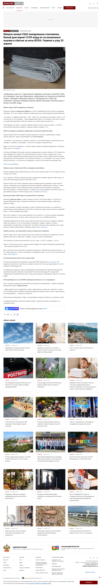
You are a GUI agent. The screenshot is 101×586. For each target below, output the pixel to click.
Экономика (34, 7)
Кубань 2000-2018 (40, 570)
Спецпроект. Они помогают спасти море (58, 560)
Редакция (54, 563)
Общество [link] (7, 345)
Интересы (21, 570)
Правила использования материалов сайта (58, 569)
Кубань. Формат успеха (42, 572)
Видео (20, 562)
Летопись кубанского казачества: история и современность (41, 564)
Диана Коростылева (25, 30)
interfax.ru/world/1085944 (10, 164)
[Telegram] (14, 314)
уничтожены (53, 262)
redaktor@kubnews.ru (90, 566)
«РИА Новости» (12, 254)
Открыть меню (3, 8)
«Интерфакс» (16, 148)
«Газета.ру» (43, 191)
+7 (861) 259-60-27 (91, 564)
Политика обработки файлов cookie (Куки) (57, 573)
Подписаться (13, 308)
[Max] (17, 314)
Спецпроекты (69, 7)
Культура (21, 557)
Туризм (59, 7)
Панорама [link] (39, 345)
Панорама (38, 557)
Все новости (10, 7)
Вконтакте (90, 3)
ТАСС (46, 127)
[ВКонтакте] (8, 314)
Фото (20, 560)
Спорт (53, 7)
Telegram (97, 3)
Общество (19, 7)
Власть (27, 7)
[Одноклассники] (11, 314)
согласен (88, 582)
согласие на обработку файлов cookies (39, 583)
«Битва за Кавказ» (40, 560)
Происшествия (44, 7)
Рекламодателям (56, 566)
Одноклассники (93, 3)
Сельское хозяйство (24, 567)
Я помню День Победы (58, 557)
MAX (45, 309)
